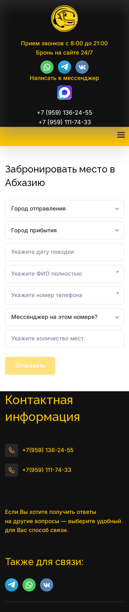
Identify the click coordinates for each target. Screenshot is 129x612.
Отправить (30, 365)
